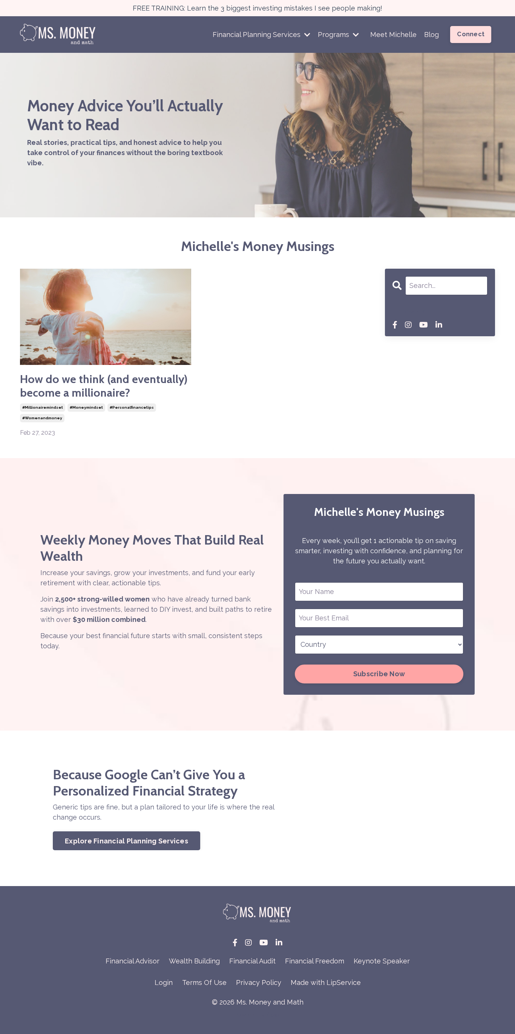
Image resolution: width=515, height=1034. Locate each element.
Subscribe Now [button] (379, 674)
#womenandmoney (42, 418)
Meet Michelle (393, 34)
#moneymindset (86, 407)
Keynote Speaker (382, 961)
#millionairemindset (42, 407)
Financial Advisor (132, 961)
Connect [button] (470, 34)
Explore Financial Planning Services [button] (126, 841)
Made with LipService (326, 982)
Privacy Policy (258, 982)
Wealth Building (194, 961)
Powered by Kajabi (257, 1015)
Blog (431, 34)
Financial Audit (252, 961)
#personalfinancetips (132, 407)
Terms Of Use (204, 982)
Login (164, 982)
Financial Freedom (314, 961)
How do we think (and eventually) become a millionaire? (104, 386)
